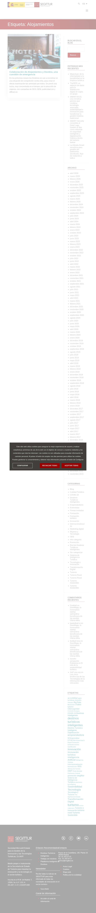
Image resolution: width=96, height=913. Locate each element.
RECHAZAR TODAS (49, 465)
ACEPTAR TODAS (71, 465)
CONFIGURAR (22, 465)
